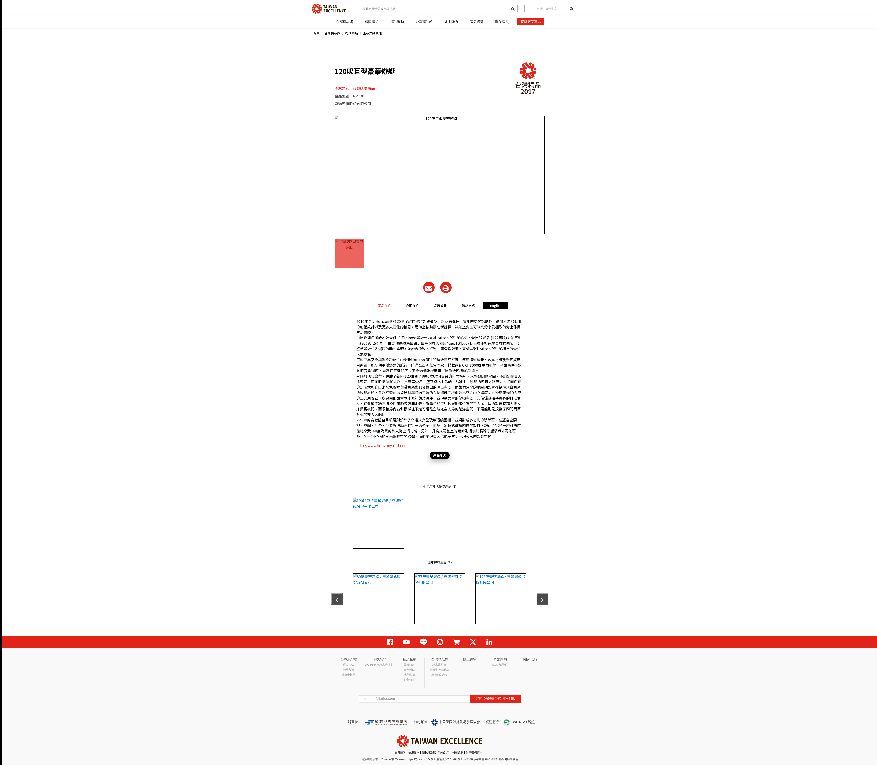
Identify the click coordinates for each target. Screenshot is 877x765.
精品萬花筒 (439, 664)
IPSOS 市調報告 (500, 664)
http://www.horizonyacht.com (382, 445)
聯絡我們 (443, 752)
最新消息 (409, 664)
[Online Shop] (456, 642)
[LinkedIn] (489, 642)
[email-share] (429, 287)
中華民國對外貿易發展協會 (459, 722)
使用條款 (413, 752)
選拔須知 (348, 664)
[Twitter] (473, 642)
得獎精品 (371, 22)
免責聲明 (400, 752)
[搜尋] (513, 9)
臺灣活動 (409, 669)
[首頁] (329, 9)
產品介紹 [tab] (384, 305)
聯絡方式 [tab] (468, 305)
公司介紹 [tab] (412, 305)
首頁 (316, 33)
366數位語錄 (439, 674)
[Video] (406, 642)
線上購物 (451, 22)
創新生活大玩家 (439, 669)
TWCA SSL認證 (522, 722)
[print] (446, 287)
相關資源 (457, 752)
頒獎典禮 (348, 669)
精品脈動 (397, 22)
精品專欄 (409, 674)
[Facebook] (390, 642)
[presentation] (337, 599)
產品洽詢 (439, 455)
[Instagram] (440, 642)
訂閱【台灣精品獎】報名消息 (495, 698)
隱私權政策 (429, 752)
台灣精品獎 (344, 22)
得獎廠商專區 (531, 22)
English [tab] (496, 305)
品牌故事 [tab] (440, 305)
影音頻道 (409, 679)
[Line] (423, 642)
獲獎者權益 (348, 674)
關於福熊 (502, 22)
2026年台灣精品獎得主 (379, 664)
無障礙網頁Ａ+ (475, 752)
